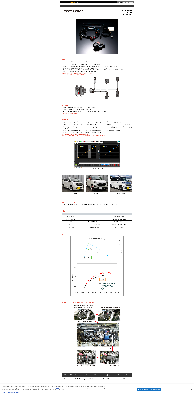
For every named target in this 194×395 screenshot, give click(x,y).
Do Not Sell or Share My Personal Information (149, 389)
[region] (97, 389)
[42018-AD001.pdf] (119, 379)
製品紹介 (122, 2)
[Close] (191, 389)
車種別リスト (129, 2)
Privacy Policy (6, 391)
